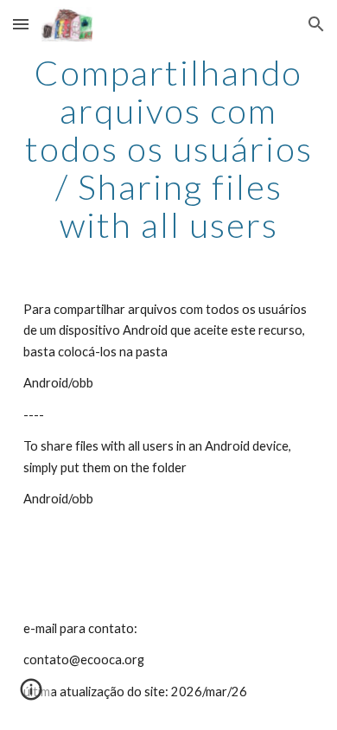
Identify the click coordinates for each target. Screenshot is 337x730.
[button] (20, 24)
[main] (168, 149)
